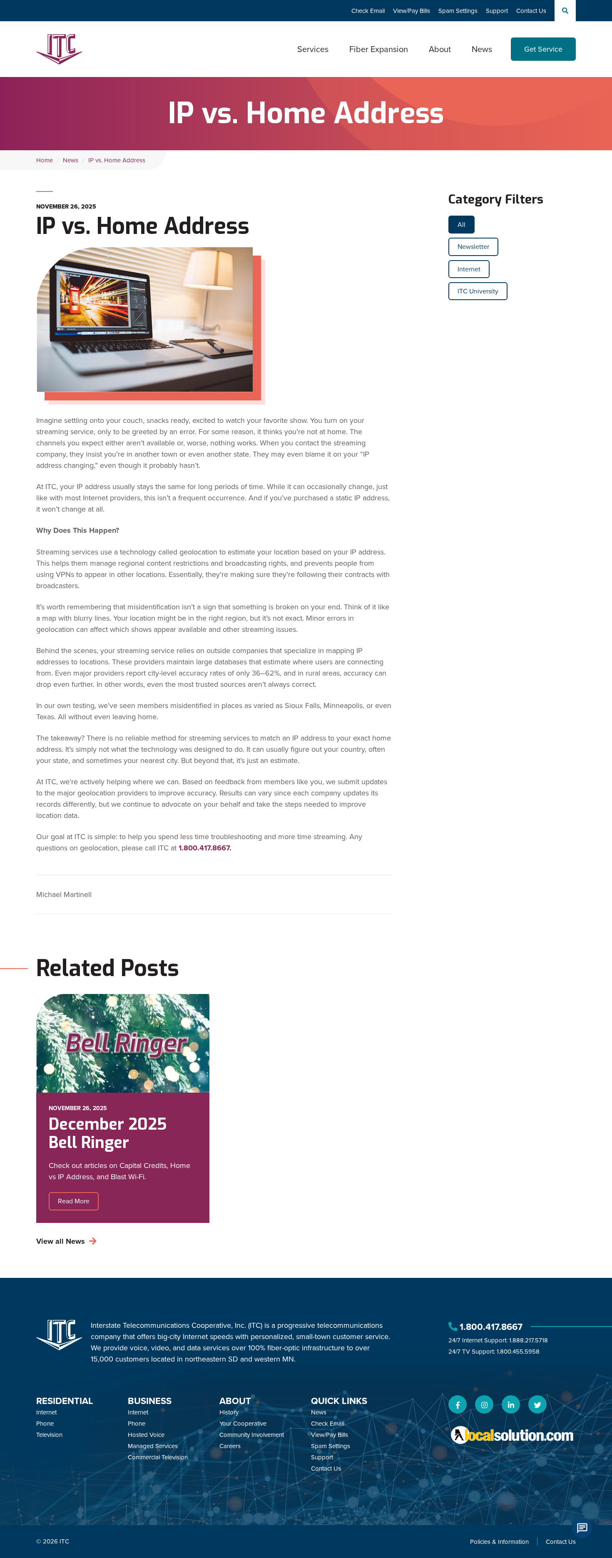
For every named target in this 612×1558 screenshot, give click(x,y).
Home (44, 160)
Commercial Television (158, 1457)
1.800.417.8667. (205, 847)
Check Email (368, 11)
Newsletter (473, 246)
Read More (74, 1200)
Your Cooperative (242, 1423)
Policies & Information (499, 1541)
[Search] (565, 10)
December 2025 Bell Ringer (108, 1133)
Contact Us (531, 11)
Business (150, 1400)
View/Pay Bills (411, 11)
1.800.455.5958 (518, 1351)
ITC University (478, 291)
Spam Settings (458, 11)
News (482, 49)
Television (49, 1434)
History (229, 1412)
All (461, 224)
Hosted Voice (146, 1434)
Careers (230, 1445)
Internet (469, 268)
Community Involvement (251, 1434)
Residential (64, 1400)
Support (497, 11)
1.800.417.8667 (491, 1326)
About (235, 1400)
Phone (45, 1423)
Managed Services (153, 1445)
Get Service (543, 49)
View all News (60, 1241)
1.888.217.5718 (528, 1340)
